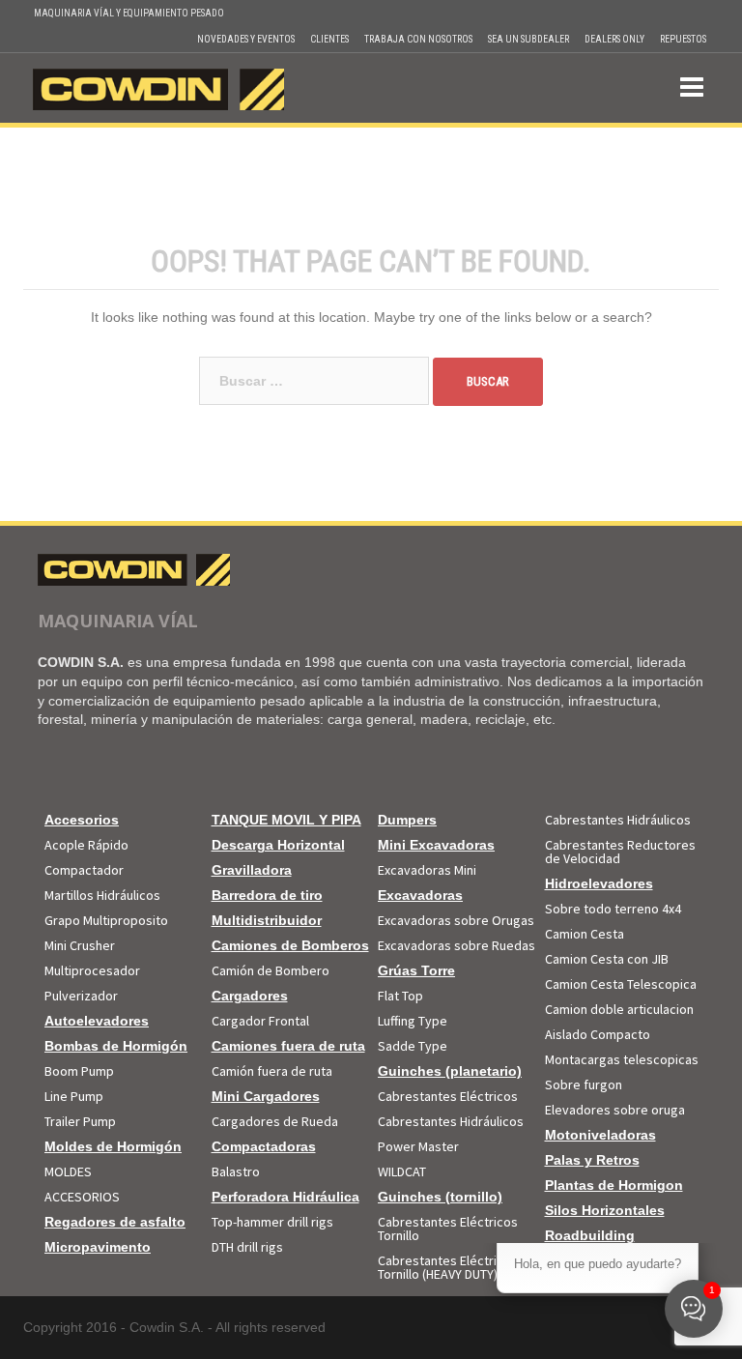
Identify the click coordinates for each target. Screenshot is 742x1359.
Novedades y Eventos (246, 39)
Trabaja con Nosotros (418, 39)
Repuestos (683, 39)
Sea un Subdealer (528, 39)
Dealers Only (614, 39)
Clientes (329, 39)
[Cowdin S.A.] (158, 87)
